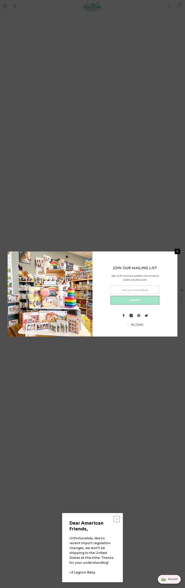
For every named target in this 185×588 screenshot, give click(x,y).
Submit (135, 300)
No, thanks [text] (137, 324)
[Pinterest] (139, 315)
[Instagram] (131, 315)
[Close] (177, 251)
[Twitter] (146, 315)
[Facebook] (123, 315)
